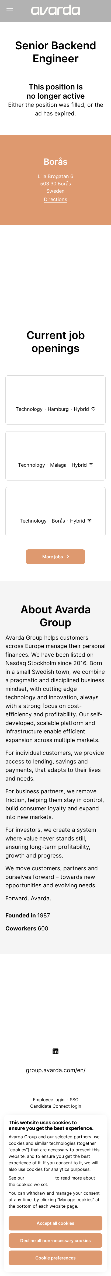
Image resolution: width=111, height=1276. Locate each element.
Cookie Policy (40, 1178)
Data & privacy (55, 1012)
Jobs (55, 995)
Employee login (48, 1099)
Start (55, 978)
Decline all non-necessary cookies (55, 1240)
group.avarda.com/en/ (55, 1070)
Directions (55, 199)
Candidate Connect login (55, 1106)
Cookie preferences (55, 1258)
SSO (74, 1099)
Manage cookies (56, 1029)
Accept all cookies (55, 1223)
